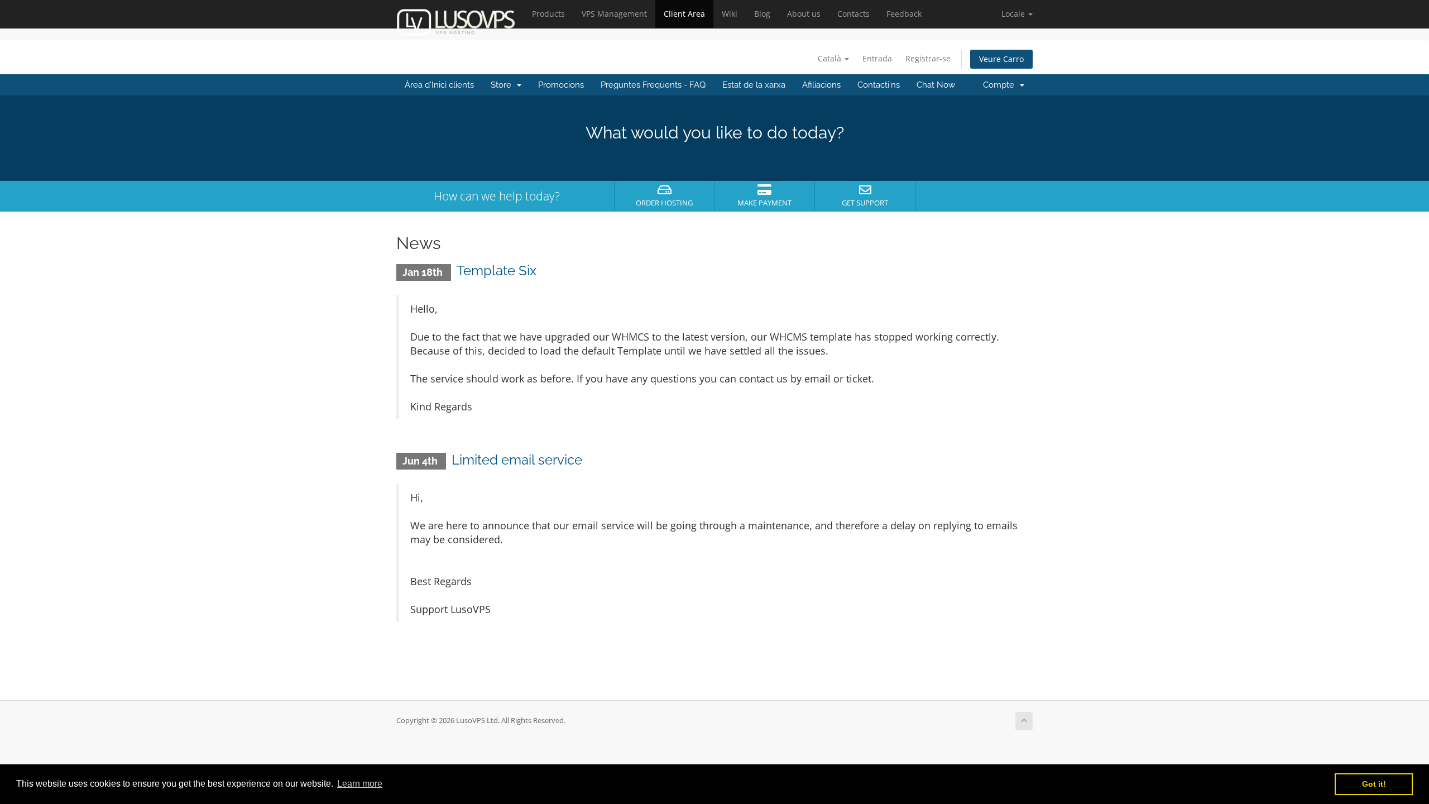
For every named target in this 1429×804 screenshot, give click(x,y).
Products (548, 13)
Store (503, 85)
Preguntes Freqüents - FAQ (653, 85)
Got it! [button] (1374, 783)
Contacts (853, 13)
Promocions (561, 85)
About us (804, 13)
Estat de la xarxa (753, 85)
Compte (1001, 85)
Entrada (877, 58)
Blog (762, 13)
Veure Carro (1001, 59)
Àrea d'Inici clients (439, 85)
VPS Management (614, 13)
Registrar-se (928, 58)
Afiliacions (821, 85)
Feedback (904, 13)
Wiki (729, 13)
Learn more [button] (359, 783)
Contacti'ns (878, 85)
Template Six (496, 270)
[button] (1017, 14)
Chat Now (936, 85)
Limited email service (517, 460)
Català (830, 58)
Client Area (684, 13)
